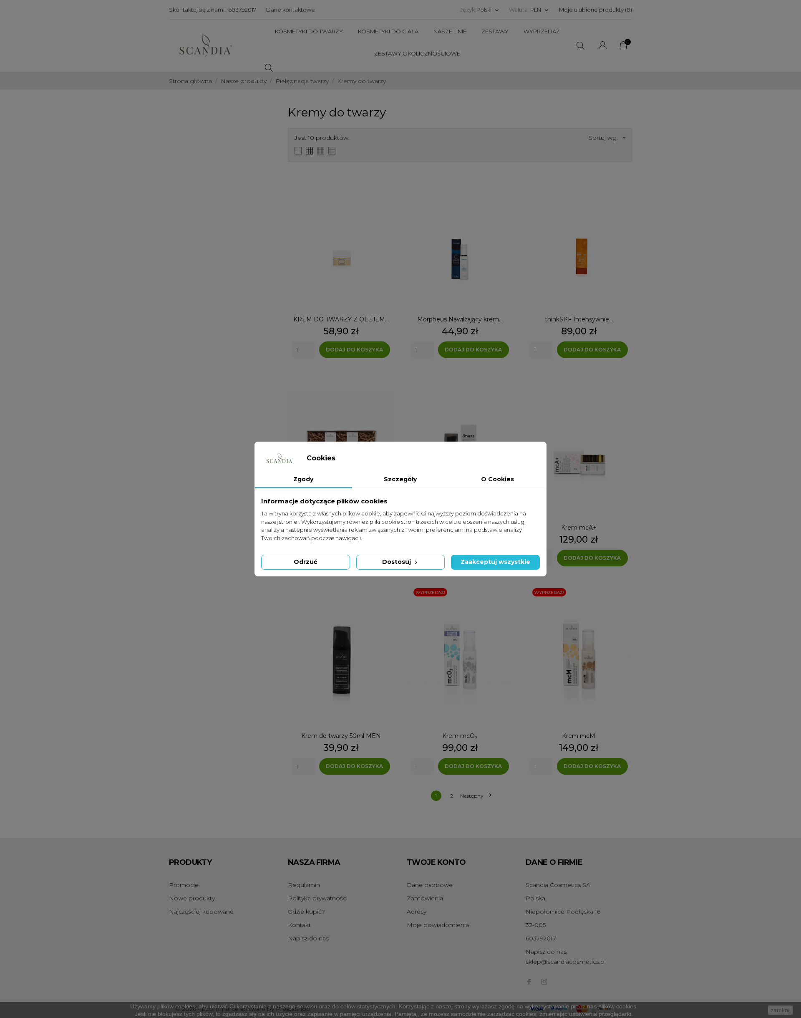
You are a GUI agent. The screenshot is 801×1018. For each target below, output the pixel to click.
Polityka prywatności (318, 898)
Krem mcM (578, 736)
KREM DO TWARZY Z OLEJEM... (341, 319)
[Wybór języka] (603, 46)
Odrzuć (305, 562)
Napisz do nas (308, 938)
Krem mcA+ (579, 527)
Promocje (184, 885)
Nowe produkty (192, 898)
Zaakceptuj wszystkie (495, 562)
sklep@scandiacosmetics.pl (566, 961)
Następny (475, 796)
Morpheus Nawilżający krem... (460, 319)
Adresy (416, 911)
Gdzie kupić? (306, 911)
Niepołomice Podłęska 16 (563, 911)
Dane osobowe (430, 885)
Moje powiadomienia (438, 925)
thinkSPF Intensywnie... (579, 319)
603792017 (242, 9)
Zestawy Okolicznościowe (417, 53)
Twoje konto (436, 862)
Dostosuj (397, 562)
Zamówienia (425, 898)
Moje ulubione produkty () (595, 9)
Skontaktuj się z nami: (197, 9)
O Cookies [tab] (497, 479)
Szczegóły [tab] (400, 479)
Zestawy (495, 31)
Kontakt (299, 925)
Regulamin (304, 885)
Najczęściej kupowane (201, 911)
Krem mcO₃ (459, 736)
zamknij (781, 1010)
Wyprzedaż (541, 31)
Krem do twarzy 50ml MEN (341, 736)
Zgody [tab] (303, 479)
